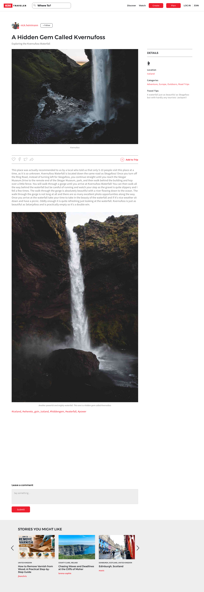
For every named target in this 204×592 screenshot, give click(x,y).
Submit (21, 509)
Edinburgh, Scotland (111, 566)
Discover (131, 5)
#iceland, (17, 411)
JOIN (196, 5)
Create (156, 5)
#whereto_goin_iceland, (36, 411)
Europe (162, 84)
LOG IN (187, 5)
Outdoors (172, 84)
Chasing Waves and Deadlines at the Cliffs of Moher (76, 568)
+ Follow (46, 25)
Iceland (151, 73)
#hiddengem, (57, 411)
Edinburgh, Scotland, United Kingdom (115, 563)
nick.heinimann (29, 25)
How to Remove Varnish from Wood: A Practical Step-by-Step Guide (35, 569)
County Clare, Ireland (68, 563)
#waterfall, (71, 411)
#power (82, 411)
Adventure (152, 84)
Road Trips (183, 84)
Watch (142, 5)
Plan (173, 5)
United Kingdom (25, 563)
